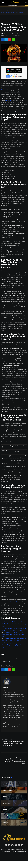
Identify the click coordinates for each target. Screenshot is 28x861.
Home (2, 10)
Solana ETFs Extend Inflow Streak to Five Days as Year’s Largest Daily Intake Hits (14, 634)
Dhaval (4, 33)
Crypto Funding (13, 658)
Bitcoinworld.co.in (15, 602)
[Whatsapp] (13, 39)
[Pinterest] (9, 39)
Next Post (21, 755)
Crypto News (9, 10)
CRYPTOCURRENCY (6, 661)
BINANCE (4, 658)
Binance (3, 90)
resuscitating (9, 100)
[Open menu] (3, 2)
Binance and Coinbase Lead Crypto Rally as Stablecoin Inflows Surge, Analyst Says (14, 624)
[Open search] (26, 2)
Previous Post (8, 739)
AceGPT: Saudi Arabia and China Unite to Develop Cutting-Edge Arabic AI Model (13, 743)
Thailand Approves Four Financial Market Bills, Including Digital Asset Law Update (14, 645)
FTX (13, 661)
